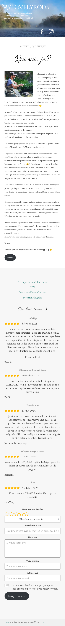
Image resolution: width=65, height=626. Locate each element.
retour (10, 257)
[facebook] (41, 32)
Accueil (24, 46)
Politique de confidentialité (33, 282)
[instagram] (51, 32)
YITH (41, 622)
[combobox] (32, 519)
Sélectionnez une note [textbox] (31, 519)
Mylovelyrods (20, 7)
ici (44, 249)
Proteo (7, 622)
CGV (32, 287)
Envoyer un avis (17, 596)
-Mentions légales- (32, 297)
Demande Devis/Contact (32, 292)
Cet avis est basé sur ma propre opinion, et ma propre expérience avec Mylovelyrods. (35, 586)
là (48, 249)
